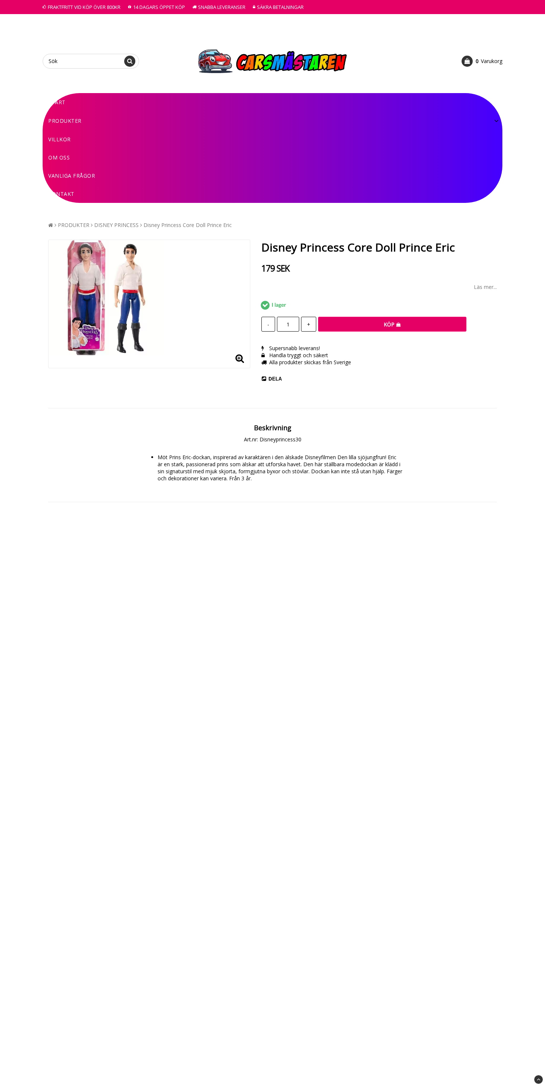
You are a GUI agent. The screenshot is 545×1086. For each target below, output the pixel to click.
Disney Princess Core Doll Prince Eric (187, 224)
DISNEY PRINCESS (116, 224)
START (57, 102)
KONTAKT (61, 193)
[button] (482, 61)
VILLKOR (59, 139)
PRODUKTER (65, 120)
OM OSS (59, 157)
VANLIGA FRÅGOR (71, 175)
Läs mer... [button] (485, 286)
